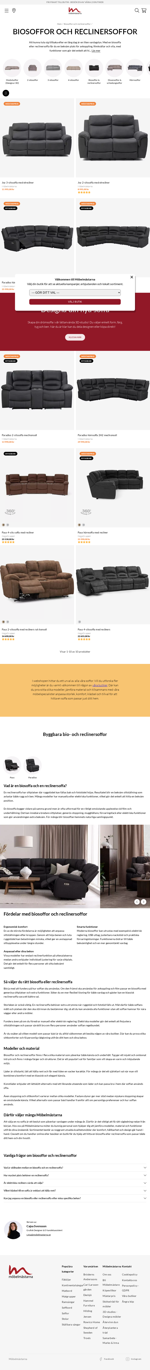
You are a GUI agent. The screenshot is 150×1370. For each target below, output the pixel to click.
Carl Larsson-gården (91, 1287)
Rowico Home (91, 1322)
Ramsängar (68, 1301)
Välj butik (75, 301)
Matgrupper (69, 1296)
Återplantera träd (110, 1330)
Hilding (87, 1310)
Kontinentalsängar (72, 1285)
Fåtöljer (66, 1279)
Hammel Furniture (89, 1303)
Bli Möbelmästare (111, 1282)
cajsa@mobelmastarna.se (39, 1234)
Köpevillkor (109, 1290)
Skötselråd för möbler (111, 1304)
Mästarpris (109, 1295)
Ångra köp (128, 1301)
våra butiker (99, 685)
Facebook (109, 1359)
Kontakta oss (129, 1280)
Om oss (107, 1274)
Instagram (136, 1359)
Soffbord (67, 1307)
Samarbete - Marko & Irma (111, 1340)
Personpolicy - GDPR (130, 1288)
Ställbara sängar (71, 1324)
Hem (59, 24)
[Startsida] (75, 10)
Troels (87, 1338)
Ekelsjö (87, 1294)
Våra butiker (129, 1295)
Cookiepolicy (129, 1274)
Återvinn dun (110, 1322)
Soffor (65, 1313)
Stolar (65, 1318)
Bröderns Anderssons (90, 1277)
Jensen (87, 1316)
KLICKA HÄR (75, 337)
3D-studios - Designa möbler (112, 1314)
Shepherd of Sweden (90, 1330)
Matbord (67, 1290)
